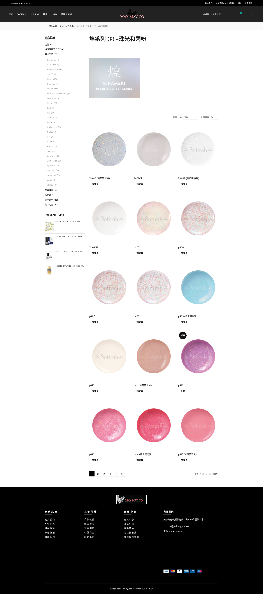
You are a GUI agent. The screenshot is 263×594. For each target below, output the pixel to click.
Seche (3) (51, 151)
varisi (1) (51, 180)
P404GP (93, 247)
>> (122, 473)
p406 (181, 247)
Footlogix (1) (53, 98)
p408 (136, 316)
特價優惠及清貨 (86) (54, 49)
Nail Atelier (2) (54, 127)
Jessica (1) (52, 117)
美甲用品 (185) (51, 204)
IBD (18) (50, 112)
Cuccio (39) (52, 79)
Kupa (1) (51, 122)
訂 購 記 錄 (129, 524)
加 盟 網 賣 (89, 528)
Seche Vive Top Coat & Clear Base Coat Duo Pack (70, 236)
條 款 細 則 (50, 532)
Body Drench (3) (55, 69)
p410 (91, 385)
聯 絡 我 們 (50, 537)
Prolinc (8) (52, 146)
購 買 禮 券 (89, 524)
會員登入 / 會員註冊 (211, 14)
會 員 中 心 (129, 519)
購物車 (232, 3)
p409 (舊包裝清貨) (187, 316)
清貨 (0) (48, 44)
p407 (92, 316)
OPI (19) (50, 136)
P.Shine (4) (52, 141)
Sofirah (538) (53, 156)
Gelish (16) (52, 103)
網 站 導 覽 (89, 537)
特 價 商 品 (89, 532)
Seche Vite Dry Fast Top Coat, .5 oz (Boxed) (70, 251)
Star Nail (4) (53, 170)
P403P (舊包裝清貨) (188, 178)
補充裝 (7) (49, 195)
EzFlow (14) (52, 88)
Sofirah (63, 26)
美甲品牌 (53, 26)
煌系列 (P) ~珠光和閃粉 (98, 26)
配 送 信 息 (50, 524)
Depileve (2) (52, 84)
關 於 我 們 (50, 519)
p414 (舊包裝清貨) (143, 454)
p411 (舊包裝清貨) (143, 385)
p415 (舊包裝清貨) (187, 454)
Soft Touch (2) (54, 161)
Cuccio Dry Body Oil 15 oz (67, 222)
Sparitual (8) (53, 165)
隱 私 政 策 (50, 528)
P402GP (138, 178)
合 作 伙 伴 (89, 519)
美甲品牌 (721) (51, 54)
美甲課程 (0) (51, 190)
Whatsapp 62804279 (21, 3)
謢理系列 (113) (51, 200)
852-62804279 (176, 531)
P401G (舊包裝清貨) (99, 178)
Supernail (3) (53, 175)
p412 (180, 385)
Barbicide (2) (53, 60)
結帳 (240, 3)
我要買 (95, 184)
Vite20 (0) (52, 185)
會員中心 (208, 3)
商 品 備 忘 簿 (130, 532)
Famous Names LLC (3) (58, 93)
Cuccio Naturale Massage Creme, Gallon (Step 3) (70, 266)
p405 (136, 247)
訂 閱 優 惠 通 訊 (131, 537)
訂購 (183, 391)
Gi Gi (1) (50, 108)
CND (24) (51, 74)
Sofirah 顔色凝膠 (77, 26)
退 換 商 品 (129, 528)
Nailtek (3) (52, 132)
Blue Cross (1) (53, 64)
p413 (91, 454)
